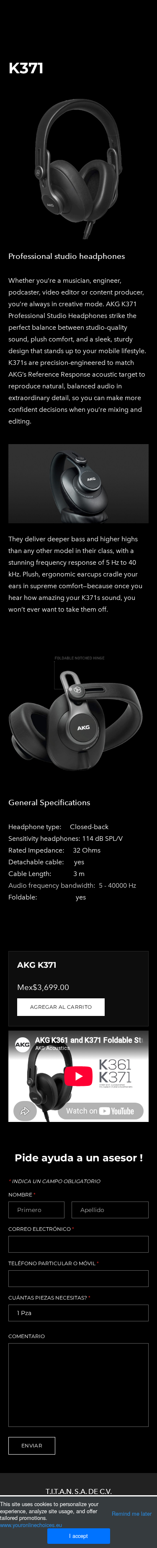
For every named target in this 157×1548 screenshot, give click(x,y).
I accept (78, 1536)
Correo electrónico (41, 1229)
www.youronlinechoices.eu (31, 1525)
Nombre (22, 1194)
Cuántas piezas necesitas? (49, 1297)
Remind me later (132, 1513)
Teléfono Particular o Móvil (53, 1263)
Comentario (26, 1336)
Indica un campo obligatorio (54, 1181)
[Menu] (142, 10)
